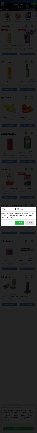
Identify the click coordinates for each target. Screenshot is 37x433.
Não (30, 222)
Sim (20, 222)
